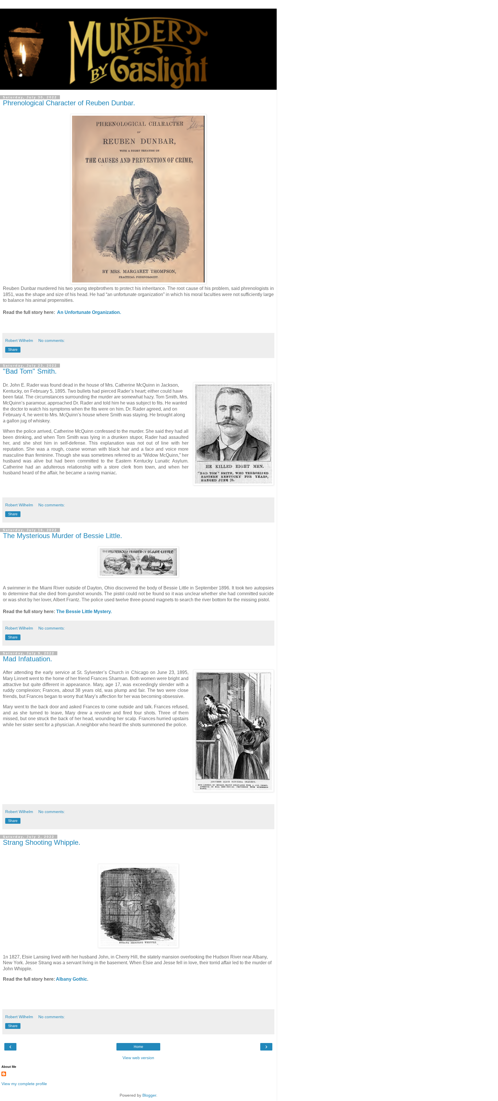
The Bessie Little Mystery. (84, 611)
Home (138, 1047)
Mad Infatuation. (27, 659)
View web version (138, 1057)
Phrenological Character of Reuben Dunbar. (69, 103)
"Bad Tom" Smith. (30, 371)
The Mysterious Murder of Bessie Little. (62, 536)
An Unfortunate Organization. (89, 312)
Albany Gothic (71, 979)
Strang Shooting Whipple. (41, 842)
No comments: (51, 340)
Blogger (149, 1095)
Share (13, 350)
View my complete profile (24, 1083)
